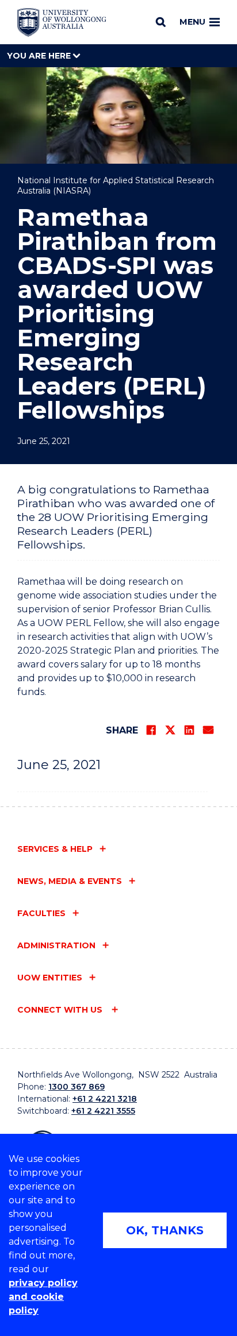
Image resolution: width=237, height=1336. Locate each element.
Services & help (55, 849)
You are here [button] (40, 56)
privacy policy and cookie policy (43, 1296)
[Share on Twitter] (170, 730)
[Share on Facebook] (151, 730)
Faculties (41, 913)
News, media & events (69, 881)
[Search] (160, 22)
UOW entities (49, 977)
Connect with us (61, 1010)
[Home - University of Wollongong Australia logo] (61, 22)
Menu (192, 22)
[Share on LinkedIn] (189, 730)
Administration (56, 945)
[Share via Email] (208, 730)
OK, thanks (165, 1230)
